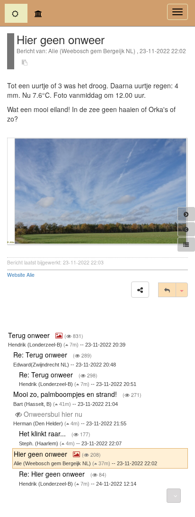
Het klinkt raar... (43, 433)
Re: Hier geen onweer (53, 474)
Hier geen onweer (41, 454)
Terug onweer (30, 335)
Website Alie (21, 274)
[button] (140, 290)
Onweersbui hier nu (53, 414)
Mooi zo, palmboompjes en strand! (66, 394)
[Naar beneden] (174, 496)
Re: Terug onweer (41, 354)
